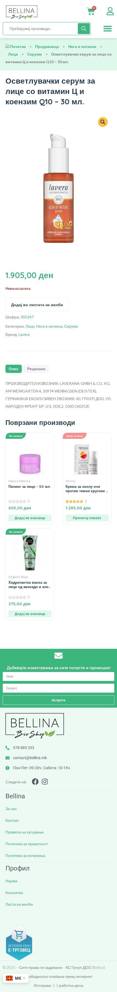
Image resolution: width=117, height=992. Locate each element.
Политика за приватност (26, 843)
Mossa (70, 481)
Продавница (47, 46)
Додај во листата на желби (37, 304)
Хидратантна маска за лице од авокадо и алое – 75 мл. (29, 584)
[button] (108, 28)
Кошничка (14, 892)
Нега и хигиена (82, 46)
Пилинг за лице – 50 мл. (29, 486)
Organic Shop (18, 577)
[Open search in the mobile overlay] (47, 28)
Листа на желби (19, 904)
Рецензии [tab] (36, 368)
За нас (11, 808)
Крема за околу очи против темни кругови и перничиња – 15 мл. (87, 488)
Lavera (24, 334)
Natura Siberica (19, 481)
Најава (11, 880)
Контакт (12, 820)
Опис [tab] (14, 368)
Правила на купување (24, 832)
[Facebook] (35, 781)
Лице (13, 54)
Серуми (34, 54)
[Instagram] (45, 781)
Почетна (18, 46)
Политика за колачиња (25, 855)
